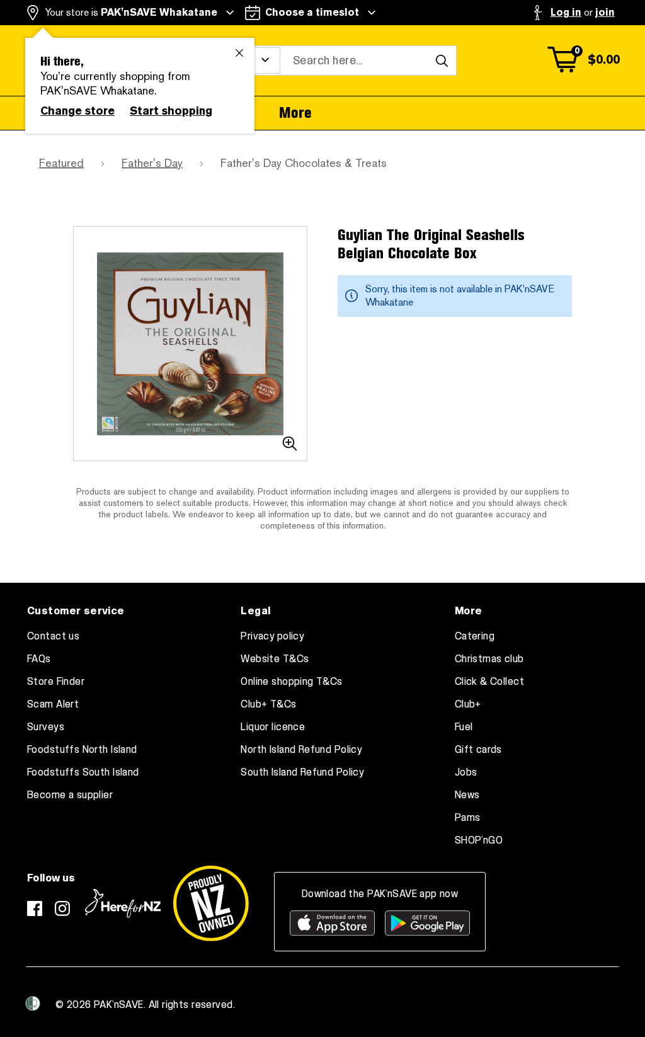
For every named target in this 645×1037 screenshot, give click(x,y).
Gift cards (478, 750)
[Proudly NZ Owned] (211, 903)
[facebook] (34, 908)
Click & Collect (489, 682)
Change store (77, 111)
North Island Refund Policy (301, 750)
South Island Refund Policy (302, 772)
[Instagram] (62, 908)
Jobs (466, 772)
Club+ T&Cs (268, 704)
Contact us (53, 636)
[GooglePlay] (427, 923)
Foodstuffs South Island (83, 772)
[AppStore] (332, 923)
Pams (468, 818)
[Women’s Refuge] (32, 1003)
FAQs (39, 659)
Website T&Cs (275, 659)
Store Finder (55, 682)
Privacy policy (272, 636)
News (467, 795)
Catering (474, 636)
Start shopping (171, 111)
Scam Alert (53, 704)
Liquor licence (273, 727)
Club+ (468, 704)
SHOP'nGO (479, 840)
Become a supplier (70, 795)
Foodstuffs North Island (82, 750)
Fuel (464, 727)
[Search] (441, 60)
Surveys (45, 727)
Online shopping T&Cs (291, 682)
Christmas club (489, 659)
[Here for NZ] (123, 903)
